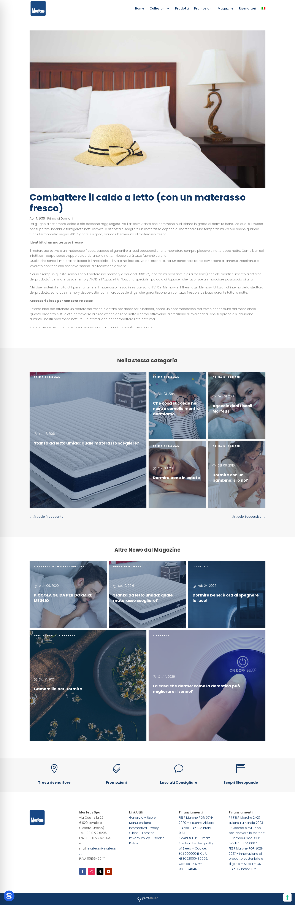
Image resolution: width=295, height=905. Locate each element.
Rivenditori (247, 9)
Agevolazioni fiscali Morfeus (232, 408)
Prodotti (182, 9)
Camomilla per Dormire (58, 688)
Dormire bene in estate (176, 477)
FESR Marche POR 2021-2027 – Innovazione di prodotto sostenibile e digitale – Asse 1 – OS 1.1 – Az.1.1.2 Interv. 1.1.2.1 (246, 858)
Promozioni (203, 9)
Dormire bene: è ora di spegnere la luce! (226, 597)
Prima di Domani (60, 218)
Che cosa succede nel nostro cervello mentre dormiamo (176, 408)
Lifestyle (42, 566)
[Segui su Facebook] (82, 871)
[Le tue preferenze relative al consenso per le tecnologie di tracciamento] (287, 897)
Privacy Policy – (141, 838)
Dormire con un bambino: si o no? (230, 477)
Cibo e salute (45, 635)
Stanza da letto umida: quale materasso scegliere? (86, 443)
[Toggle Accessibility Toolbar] (9, 896)
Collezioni (157, 9)
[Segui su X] (100, 871)
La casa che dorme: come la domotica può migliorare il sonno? (196, 688)
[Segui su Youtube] (108, 871)
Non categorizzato (69, 566)
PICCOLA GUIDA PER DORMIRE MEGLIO (63, 597)
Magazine (225, 9)
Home (139, 9)
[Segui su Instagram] (91, 871)
